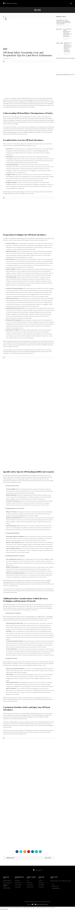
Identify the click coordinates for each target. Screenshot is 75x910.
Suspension (41, 887)
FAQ (28, 880)
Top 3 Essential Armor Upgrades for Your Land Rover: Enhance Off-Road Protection (67, 32)
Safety (5, 48)
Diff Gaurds (41, 882)
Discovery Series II (7, 882)
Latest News (18, 887)
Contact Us (29, 882)
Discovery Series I (7, 880)
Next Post (48, 858)
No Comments (66, 25)
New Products (18, 882)
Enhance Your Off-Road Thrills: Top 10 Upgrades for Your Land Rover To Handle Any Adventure (68, 47)
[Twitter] (20, 851)
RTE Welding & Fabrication (34, 901)
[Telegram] (40, 851)
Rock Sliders (41, 884)
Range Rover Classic (6, 885)
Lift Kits (40, 880)
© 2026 (26, 901)
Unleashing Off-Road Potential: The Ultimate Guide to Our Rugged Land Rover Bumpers (63, 22)
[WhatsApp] (36, 851)
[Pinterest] (28, 851)
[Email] (24, 851)
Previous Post (10, 858)
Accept (1, 909)
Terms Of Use (30, 884)
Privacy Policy (30, 887)
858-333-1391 (55, 886)
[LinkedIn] (32, 851)
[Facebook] (17, 851)
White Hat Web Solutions (42, 904)
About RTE (17, 880)
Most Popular (18, 884)
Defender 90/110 (7, 888)
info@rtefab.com (56, 888)
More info (6, 909)
